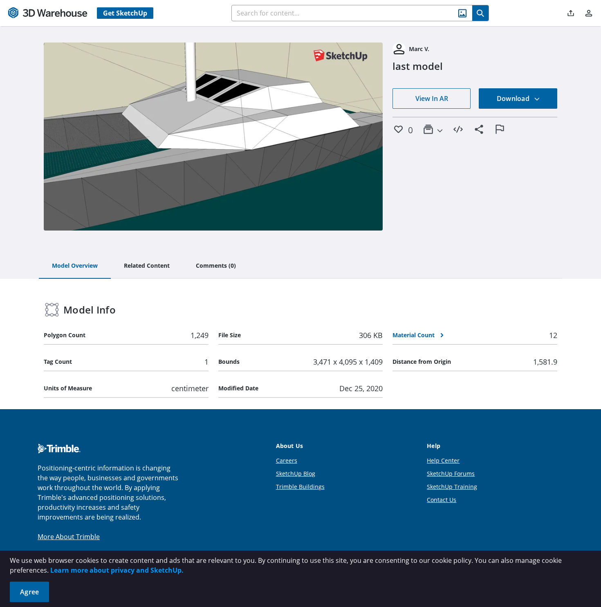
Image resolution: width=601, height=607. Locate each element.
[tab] (75, 266)
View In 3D (213, 136)
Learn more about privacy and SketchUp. (117, 570)
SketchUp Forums (451, 473)
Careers (286, 460)
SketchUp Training (452, 487)
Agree (29, 591)
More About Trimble (69, 536)
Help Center (443, 460)
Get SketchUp (125, 13)
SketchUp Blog (295, 473)
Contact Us (441, 500)
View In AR (431, 98)
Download (514, 98)
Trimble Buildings (300, 487)
